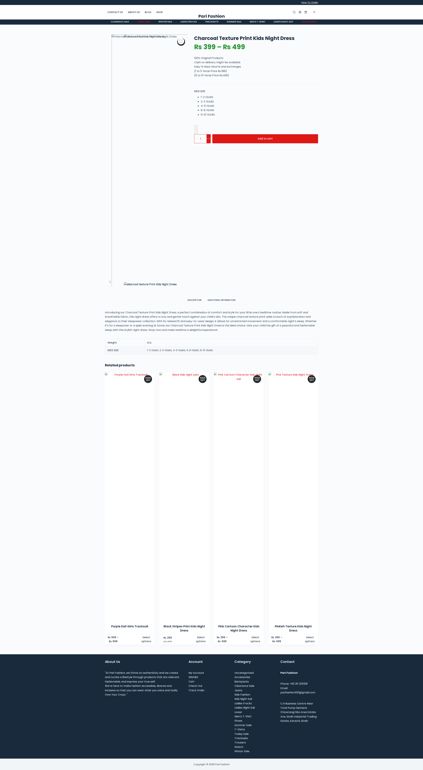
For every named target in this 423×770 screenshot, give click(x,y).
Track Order (197, 690)
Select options (146, 639)
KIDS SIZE (199, 91)
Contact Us (115, 12)
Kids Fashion (309, 21)
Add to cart (265, 138)
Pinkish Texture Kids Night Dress (293, 628)
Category (242, 661)
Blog (148, 12)
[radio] (208, 97)
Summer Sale (234, 21)
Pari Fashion (211, 16)
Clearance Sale (120, 21)
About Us (134, 12)
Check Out (195, 686)
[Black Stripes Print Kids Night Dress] (184, 496)
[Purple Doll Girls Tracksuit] (129, 496)
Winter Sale (165, 21)
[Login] (300, 12)
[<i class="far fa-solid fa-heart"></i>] (314, 12)
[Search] (294, 12)
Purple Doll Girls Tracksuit (129, 626)
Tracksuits (211, 21)
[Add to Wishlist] (196, 129)
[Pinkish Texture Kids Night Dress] (293, 496)
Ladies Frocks (188, 21)
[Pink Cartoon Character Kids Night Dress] (239, 496)
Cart (191, 681)
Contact (287, 661)
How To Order (309, 2)
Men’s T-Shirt (257, 21)
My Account (196, 673)
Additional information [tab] (221, 300)
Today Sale (143, 21)
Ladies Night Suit (283, 21)
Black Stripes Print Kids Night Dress (184, 628)
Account (196, 661)
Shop (159, 12)
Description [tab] (195, 300)
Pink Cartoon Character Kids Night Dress (238, 628)
